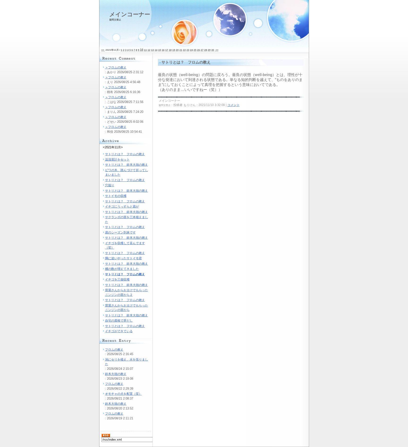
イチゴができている (119, 331)
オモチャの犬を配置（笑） (123, 394)
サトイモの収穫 (116, 196)
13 (152, 50)
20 (177, 50)
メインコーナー (129, 16)
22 (184, 50)
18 (170, 50)
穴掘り (109, 185)
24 (191, 50)
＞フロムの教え (116, 67)
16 (163, 50)
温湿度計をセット (117, 159)
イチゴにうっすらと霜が (122, 206)
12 (149, 50)
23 (188, 50)
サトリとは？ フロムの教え (125, 154)
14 (156, 50)
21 (180, 50)
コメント (233, 105)
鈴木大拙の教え (116, 374)
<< (103, 50)
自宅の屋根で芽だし (119, 320)
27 (202, 50)
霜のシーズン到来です (120, 232)
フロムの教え (114, 349)
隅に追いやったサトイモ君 (123, 258)
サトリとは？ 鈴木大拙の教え (126, 164)
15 (159, 50)
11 (145, 50)
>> (216, 50)
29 (209, 50)
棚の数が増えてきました (122, 269)
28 (205, 50)
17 (166, 50)
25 (195, 50)
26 (198, 50)
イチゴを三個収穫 (117, 279)
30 (212, 50)
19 (173, 50)
